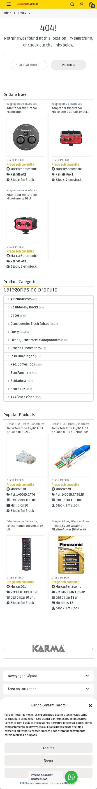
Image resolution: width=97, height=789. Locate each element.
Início (7, 13)
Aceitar (48, 748)
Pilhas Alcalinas (80, 521)
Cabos (15, 315)
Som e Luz (18, 389)
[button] (90, 705)
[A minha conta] (81, 4)
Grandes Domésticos (26, 348)
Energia (16, 332)
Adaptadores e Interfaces (22, 103)
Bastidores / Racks (24, 307)
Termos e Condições (62, 783)
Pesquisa (68, 65)
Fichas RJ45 (13, 424)
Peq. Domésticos (23, 364)
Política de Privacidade (34, 783)
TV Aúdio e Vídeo (22, 397)
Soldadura (18, 381)
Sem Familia (19, 373)
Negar (48, 761)
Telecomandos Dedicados (22, 521)
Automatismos (21, 299)
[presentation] (93, 649)
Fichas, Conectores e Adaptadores (35, 340)
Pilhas (65, 521)
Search (72, 4)
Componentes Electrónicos (30, 324)
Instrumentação (22, 356)
